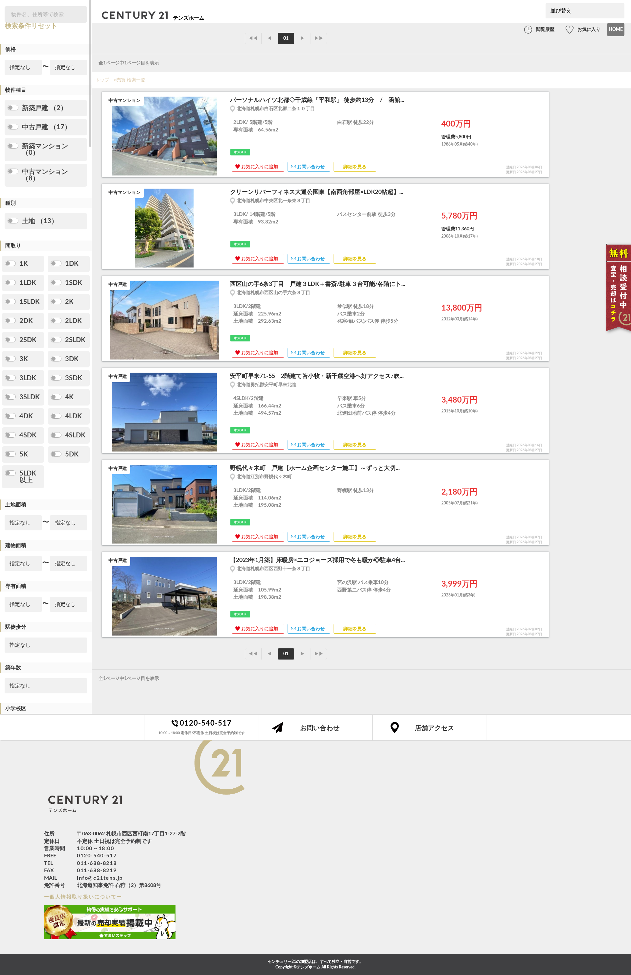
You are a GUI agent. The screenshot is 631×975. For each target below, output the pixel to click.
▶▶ (318, 38)
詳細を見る (354, 167)
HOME (616, 29)
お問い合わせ (311, 167)
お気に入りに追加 (259, 167)
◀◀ (253, 38)
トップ (102, 80)
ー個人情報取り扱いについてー (83, 896)
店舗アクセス (434, 728)
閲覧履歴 (545, 29)
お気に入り (588, 29)
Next (220, 136)
